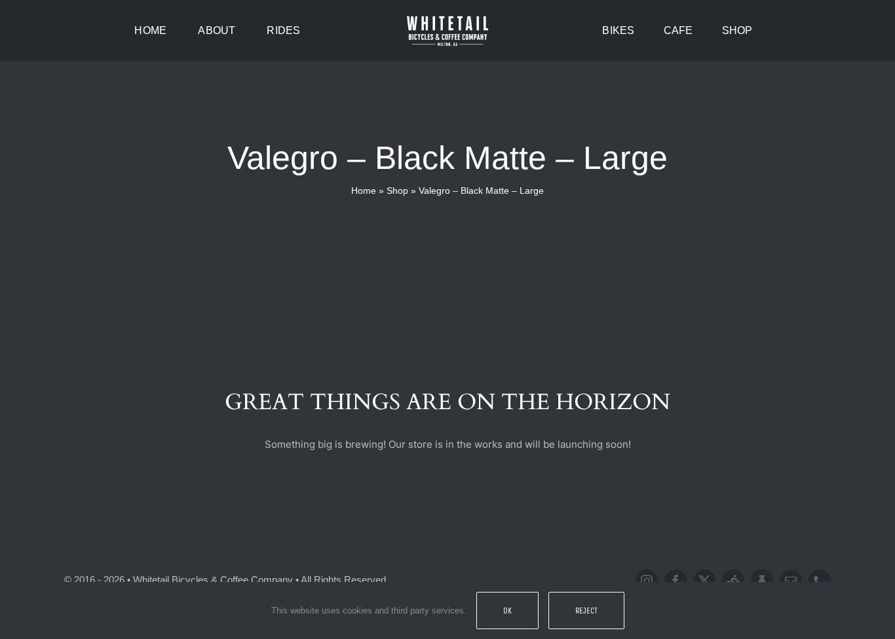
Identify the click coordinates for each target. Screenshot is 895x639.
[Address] (762, 580)
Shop (397, 190)
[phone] (820, 581)
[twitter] (704, 581)
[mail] (791, 581)
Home (363, 190)
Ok (507, 610)
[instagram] (647, 581)
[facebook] (675, 581)
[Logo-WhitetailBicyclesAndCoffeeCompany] (447, 18)
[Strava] (733, 581)
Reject (586, 610)
